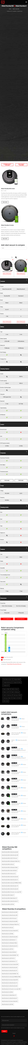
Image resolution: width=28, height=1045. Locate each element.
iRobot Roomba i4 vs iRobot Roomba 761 (9, 970)
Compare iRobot (17, 679)
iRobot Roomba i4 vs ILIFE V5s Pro (8, 958)
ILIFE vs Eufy (5, 701)
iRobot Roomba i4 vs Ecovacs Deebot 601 (10, 1001)
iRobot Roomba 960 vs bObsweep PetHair (10, 867)
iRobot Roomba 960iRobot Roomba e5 (19, 796)
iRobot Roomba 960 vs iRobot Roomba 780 (10, 855)
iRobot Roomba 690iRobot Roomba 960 (19, 772)
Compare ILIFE (6, 685)
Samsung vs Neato (7, 698)
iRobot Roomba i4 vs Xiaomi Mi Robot (9, 952)
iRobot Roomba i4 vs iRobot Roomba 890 (9, 921)
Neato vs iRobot (6, 689)
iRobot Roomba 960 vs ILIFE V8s (8, 904)
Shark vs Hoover (15, 689)
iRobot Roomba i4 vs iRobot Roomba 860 (9, 912)
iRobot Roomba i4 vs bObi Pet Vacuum (9, 918)
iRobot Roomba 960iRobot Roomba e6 (19, 811)
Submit (4, 1031)
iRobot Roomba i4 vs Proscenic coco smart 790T (11, 989)
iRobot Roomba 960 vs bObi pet (8, 864)
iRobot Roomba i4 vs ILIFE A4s (7, 933)
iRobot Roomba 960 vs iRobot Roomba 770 (10, 885)
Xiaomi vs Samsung (7, 695)
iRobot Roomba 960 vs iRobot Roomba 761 (10, 879)
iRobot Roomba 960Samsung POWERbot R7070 (18, 749)
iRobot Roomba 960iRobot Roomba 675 (19, 804)
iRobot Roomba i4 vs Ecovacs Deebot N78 (10, 979)
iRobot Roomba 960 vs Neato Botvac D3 (9, 898)
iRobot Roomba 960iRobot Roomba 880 (19, 780)
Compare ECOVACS (17, 682)
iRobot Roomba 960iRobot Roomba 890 (19, 765)
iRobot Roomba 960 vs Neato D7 (8, 895)
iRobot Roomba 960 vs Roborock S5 (8, 873)
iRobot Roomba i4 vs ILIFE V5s (7, 949)
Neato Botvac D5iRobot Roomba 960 (18, 719)
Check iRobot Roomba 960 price (14, 664)
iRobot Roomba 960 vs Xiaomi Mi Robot (9, 870)
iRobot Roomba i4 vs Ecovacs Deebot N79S (10, 964)
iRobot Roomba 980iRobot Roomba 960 (19, 733)
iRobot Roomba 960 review (8, 188)
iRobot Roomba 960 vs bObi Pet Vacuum (9, 858)
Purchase (6, 480)
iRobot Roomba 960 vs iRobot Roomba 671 (10, 901)
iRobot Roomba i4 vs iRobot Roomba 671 (9, 998)
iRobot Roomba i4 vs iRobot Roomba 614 (9, 946)
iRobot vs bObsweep (15, 692)
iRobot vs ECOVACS (17, 698)
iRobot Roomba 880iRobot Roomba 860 (19, 819)
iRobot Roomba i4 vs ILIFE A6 (7, 992)
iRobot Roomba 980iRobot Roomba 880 (19, 825)
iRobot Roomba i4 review (7, 225)
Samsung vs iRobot (17, 695)
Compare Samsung (7, 682)
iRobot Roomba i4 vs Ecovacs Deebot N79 (10, 930)
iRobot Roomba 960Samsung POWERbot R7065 (18, 757)
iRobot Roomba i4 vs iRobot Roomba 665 (9, 967)
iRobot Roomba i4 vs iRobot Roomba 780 (9, 915)
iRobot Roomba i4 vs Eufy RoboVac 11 (9, 939)
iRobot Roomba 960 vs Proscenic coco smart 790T (11, 892)
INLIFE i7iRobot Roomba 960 (19, 740)
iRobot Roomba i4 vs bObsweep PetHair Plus (10, 924)
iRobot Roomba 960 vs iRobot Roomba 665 (10, 876)
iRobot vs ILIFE (6, 692)
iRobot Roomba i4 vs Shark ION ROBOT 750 (10, 955)
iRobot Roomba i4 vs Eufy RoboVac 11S (9, 961)
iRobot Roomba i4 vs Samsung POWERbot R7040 (11, 976)
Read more (5, 202)
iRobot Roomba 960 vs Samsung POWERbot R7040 (11, 882)
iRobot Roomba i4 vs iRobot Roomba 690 (9, 936)
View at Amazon (7, 273)
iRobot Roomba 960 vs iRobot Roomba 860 (10, 852)
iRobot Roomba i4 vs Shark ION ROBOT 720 (10, 973)
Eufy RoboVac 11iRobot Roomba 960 (18, 727)
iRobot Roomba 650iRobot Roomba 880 (19, 833)
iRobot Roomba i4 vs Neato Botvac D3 (9, 995)
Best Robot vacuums (7, 679)
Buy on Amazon (6, 618)
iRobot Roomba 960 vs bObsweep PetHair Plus (11, 861)
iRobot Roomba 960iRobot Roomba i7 (19, 788)
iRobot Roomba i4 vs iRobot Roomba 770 (9, 982)
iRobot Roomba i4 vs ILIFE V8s (7, 1004)
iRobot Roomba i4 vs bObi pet (7, 927)
